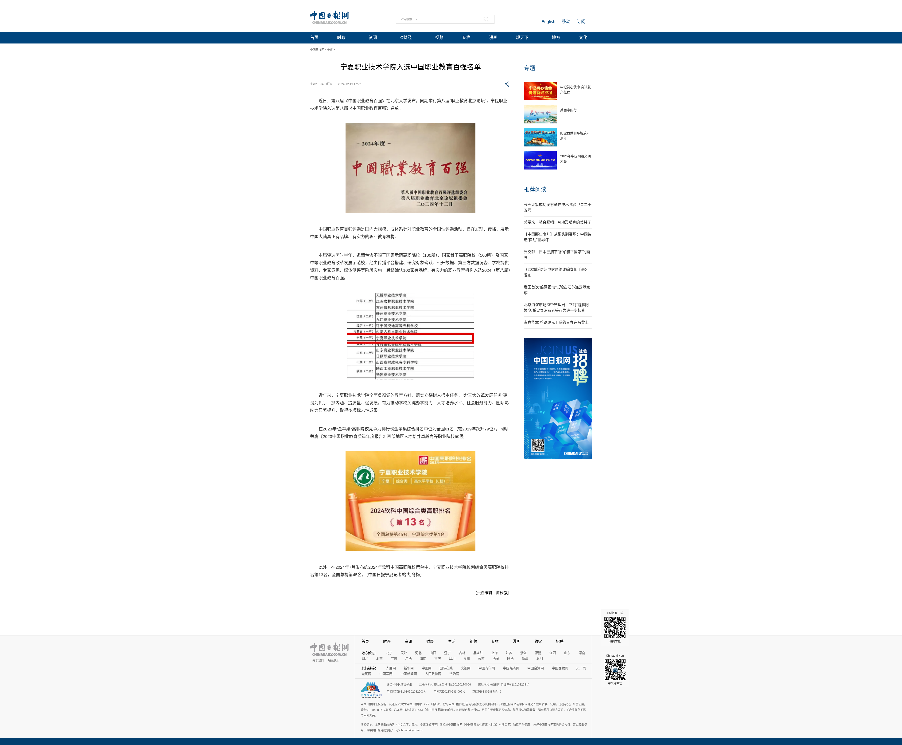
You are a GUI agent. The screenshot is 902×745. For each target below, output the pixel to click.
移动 (566, 21)
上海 (494, 653)
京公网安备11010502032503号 (407, 691)
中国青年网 (486, 668)
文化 (583, 37)
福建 (538, 653)
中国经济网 (511, 668)
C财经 (406, 37)
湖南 (379, 658)
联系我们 (333, 660)
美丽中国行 (568, 110)
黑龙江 (478, 653)
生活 (451, 641)
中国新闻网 (408, 674)
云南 (481, 658)
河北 (418, 653)
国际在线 (446, 668)
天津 (403, 653)
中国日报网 (317, 49)
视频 (439, 37)
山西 (433, 653)
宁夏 (330, 49)
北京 (389, 653)
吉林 (462, 653)
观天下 (522, 37)
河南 (582, 653)
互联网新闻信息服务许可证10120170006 (445, 684)
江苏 (509, 653)
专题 (529, 68)
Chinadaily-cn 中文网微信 (615, 669)
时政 (341, 37)
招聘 (560, 641)
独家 (538, 641)
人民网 (391, 668)
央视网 (465, 668)
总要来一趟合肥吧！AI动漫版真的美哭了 (557, 222)
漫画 (493, 37)
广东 (394, 658)
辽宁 (447, 653)
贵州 (466, 658)
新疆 (525, 658)
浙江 (523, 653)
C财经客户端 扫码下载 (615, 627)
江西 (552, 653)
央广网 (581, 668)
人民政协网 (433, 674)
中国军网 (386, 674)
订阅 (581, 21)
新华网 (409, 668)
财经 (430, 641)
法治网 (454, 674)
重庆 (437, 658)
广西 (408, 658)
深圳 (539, 658)
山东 (567, 653)
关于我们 (318, 660)
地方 (556, 37)
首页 (314, 37)
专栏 (466, 37)
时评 (387, 641)
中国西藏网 (560, 668)
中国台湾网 (535, 668)
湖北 (365, 658)
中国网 (427, 668)
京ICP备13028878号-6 (486, 691)
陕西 (510, 658)
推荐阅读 (535, 189)
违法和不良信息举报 (399, 684)
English (548, 21)
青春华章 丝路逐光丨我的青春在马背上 (556, 322)
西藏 (496, 658)
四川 (452, 658)
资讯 (373, 37)
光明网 (366, 674)
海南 (423, 658)
